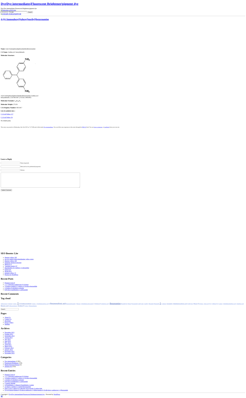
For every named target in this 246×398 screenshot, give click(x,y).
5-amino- (15, 303)
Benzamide (151, 303)
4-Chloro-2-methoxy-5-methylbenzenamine (18, 387)
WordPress (57, 394)
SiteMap (7, 324)
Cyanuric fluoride (10, 383)
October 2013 (9, 334)
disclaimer (8, 321)
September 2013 (10, 336)
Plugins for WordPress (11, 275)
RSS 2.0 (84, 127)
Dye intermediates (48, 127)
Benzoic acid (5, 306)
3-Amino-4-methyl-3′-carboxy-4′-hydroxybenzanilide (21, 286)
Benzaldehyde (124, 303)
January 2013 (9, 350)
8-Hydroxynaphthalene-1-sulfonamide (16, 290)
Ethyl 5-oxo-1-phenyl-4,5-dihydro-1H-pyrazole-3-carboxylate (23, 388)
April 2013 (8, 344)
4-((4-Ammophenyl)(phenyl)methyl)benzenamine (25, 19)
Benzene (78, 303)
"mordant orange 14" (11, 266)
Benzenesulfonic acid (58, 303)
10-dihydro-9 (190, 303)
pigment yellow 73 (10, 273)
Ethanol (129, 303)
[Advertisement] (13, 35)
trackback (106, 127)
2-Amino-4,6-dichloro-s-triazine (14, 288)
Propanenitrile (135, 303)
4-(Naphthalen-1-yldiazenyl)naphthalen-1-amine (19, 385)
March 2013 (8, 346)
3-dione (26, 305)
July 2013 (8, 339)
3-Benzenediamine (32, 305)
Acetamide (169, 303)
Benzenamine (115, 303)
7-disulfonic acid (240, 303)
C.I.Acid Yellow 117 (7, 114)
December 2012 (9, 351)
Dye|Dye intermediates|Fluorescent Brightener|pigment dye (39, 3)
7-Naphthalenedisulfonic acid (229, 303)
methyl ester (141, 303)
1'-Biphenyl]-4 (215, 303)
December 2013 (9, 332)
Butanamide (156, 303)
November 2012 (10, 353)
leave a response (98, 127)
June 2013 (8, 341)
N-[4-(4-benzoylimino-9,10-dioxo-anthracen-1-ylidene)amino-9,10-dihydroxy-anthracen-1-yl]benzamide (36, 390)
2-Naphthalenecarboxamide (87, 303)
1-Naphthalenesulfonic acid (42, 303)
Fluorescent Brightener (11, 363)
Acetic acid (206, 303)
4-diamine (10, 303)
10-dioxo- (201, 303)
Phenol (195, 303)
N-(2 (210, 303)
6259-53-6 (8, 269)
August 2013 (8, 337)
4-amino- (34, 303)
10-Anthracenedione (25, 303)
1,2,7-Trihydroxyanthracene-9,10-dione (17, 284)
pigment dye (8, 366)
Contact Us (8, 319)
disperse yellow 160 (11, 257)
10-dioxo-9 (98, 303)
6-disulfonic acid (104, 303)
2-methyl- (146, 303)
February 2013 (9, 348)
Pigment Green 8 (10, 283)
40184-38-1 (8, 271)
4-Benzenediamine (13, 305)
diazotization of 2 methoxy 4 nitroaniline (17, 268)
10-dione (20, 306)
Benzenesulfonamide (70, 303)
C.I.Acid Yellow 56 (7, 117)
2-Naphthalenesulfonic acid (179, 303)
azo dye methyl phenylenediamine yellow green (19, 259)
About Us (8, 317)
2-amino (220, 303)
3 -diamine (163, 303)
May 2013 (8, 343)
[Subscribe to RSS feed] (8, 10)
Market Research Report (12, 365)
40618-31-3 (8, 264)
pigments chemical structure (13, 262)
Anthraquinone (4, 303)
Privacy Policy (9, 322)
